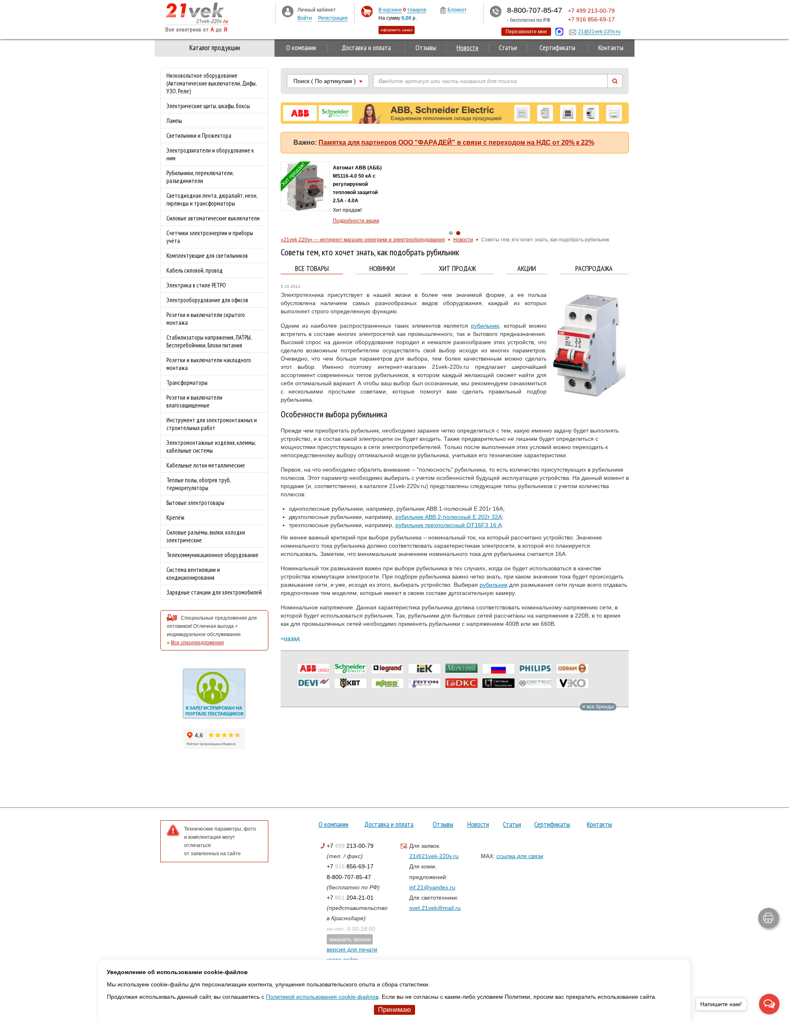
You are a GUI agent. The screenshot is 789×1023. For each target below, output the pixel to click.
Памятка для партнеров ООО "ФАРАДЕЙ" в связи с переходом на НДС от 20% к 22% (456, 142)
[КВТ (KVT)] (350, 683)
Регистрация (333, 18)
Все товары (312, 268)
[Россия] (498, 668)
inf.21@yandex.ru (432, 887)
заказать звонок (350, 939)
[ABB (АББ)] (313, 668)
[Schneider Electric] (350, 668)
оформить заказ (397, 30)
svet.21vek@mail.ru (435, 908)
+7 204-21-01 (350, 897)
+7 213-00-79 (350, 845)
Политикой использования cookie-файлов (322, 996)
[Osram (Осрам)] (572, 668)
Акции (526, 268)
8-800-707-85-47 (349, 877)
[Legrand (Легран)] (387, 668)
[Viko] (572, 683)
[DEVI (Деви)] (313, 683)
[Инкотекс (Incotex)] (461, 668)
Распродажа (594, 268)
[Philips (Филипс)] (535, 668)
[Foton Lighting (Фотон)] (424, 683)
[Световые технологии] (498, 683)
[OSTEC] (535, 683)
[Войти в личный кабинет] (287, 11)
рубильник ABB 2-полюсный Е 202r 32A (448, 517)
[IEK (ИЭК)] (424, 668)
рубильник (485, 325)
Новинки (382, 268)
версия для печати (352, 949)
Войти (305, 18)
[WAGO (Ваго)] (387, 683)
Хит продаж (457, 268)
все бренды (600, 707)
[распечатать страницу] (768, 918)
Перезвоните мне (526, 32)
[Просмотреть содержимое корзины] (367, 12)
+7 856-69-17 (350, 866)
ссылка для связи (519, 856)
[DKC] (461, 683)
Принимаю (394, 1009)
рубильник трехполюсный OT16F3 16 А (448, 525)
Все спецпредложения (197, 643)
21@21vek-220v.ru (434, 856)
